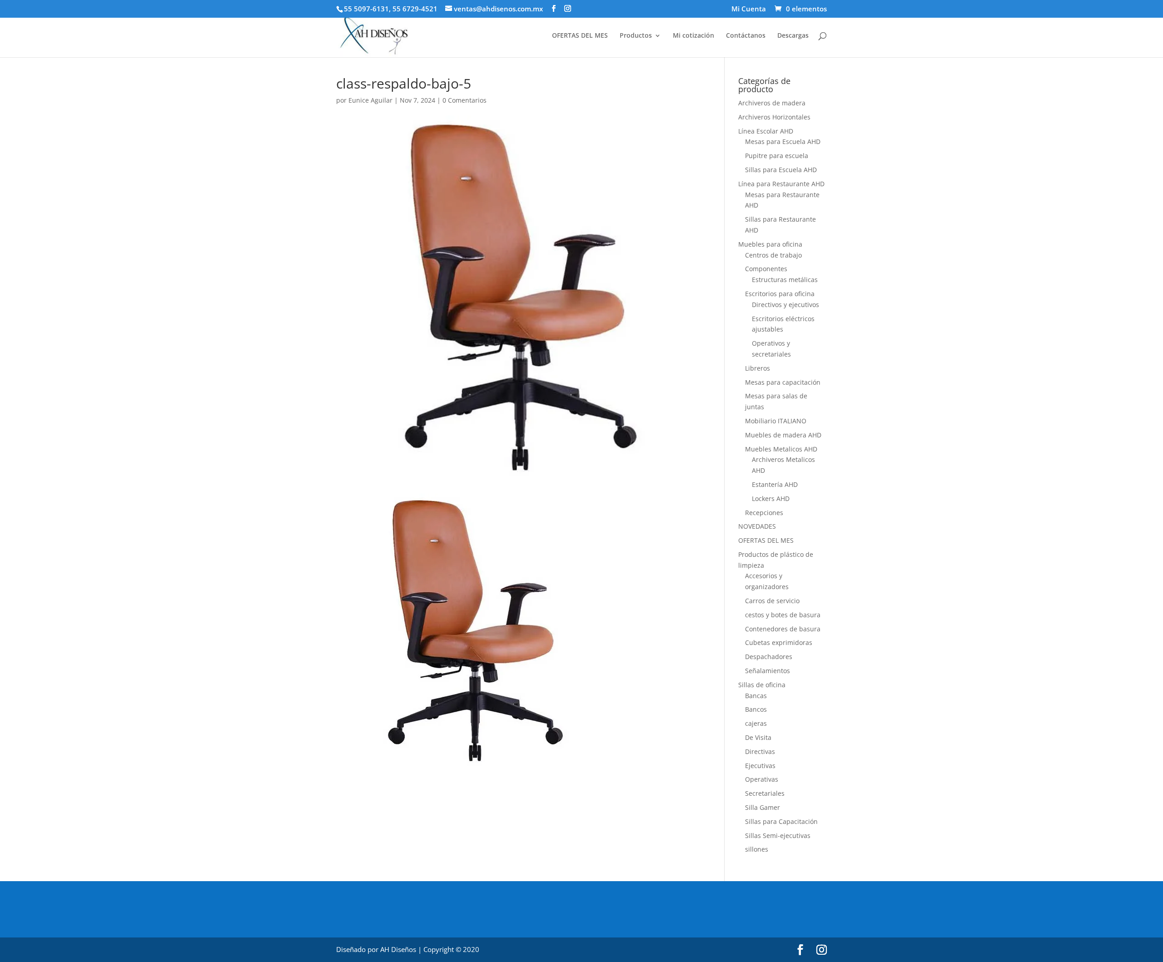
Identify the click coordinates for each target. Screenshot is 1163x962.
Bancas (756, 695)
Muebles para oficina (770, 244)
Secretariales (765, 793)
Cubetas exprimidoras (778, 642)
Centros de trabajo (773, 255)
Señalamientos (767, 670)
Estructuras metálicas (785, 279)
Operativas (761, 779)
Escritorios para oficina (780, 293)
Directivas (760, 751)
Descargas (793, 36)
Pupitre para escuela (776, 155)
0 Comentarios (464, 100)
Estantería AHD (775, 484)
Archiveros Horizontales (774, 117)
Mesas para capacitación (782, 382)
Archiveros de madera (771, 103)
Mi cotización (693, 36)
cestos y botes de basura (782, 614)
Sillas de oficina (761, 684)
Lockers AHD (771, 498)
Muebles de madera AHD (783, 435)
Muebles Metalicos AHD (781, 449)
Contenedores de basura (782, 629)
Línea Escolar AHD (765, 131)
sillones (756, 849)
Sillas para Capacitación (781, 821)
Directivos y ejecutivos (785, 304)
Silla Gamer (762, 807)
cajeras (756, 723)
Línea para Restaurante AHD (781, 183)
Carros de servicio (772, 600)
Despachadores (768, 656)
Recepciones (764, 512)
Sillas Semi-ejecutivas (777, 835)
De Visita (758, 737)
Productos (636, 36)
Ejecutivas (760, 765)
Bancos (756, 709)
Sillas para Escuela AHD (781, 169)
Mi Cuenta (748, 9)
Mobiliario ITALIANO (775, 421)
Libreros (757, 368)
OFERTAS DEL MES (580, 36)
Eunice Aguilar (370, 100)
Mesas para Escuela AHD (782, 141)
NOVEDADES (757, 526)
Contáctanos (745, 36)
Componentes (766, 268)
